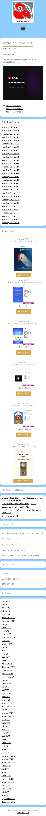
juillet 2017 (6, 723)
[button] (23, 28)
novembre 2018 (8, 670)
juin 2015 (5, 769)
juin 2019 (5, 647)
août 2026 (6, 601)
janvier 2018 (7, 703)
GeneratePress (23, 813)
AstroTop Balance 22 (10, 150)
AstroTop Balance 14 (10, 177)
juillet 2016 (6, 743)
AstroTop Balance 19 (10, 160)
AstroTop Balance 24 (10, 144)
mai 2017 (5, 730)
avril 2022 (6, 614)
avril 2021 (6, 631)
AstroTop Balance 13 (10, 180)
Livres (5, 574)
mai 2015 (5, 772)
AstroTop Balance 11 (10, 187)
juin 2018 (5, 687)
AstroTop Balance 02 (10, 216)
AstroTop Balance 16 (10, 170)
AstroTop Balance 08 (10, 196)
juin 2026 (6, 605)
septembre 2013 (9, 782)
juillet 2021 (6, 628)
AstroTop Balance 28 (10, 131)
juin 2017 (5, 726)
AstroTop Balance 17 (14, 112)
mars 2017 (6, 736)
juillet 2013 (6, 789)
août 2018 (6, 680)
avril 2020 (6, 641)
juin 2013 (5, 792)
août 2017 (6, 720)
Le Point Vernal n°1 (10, 516)
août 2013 (6, 785)
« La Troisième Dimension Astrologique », (19, 504)
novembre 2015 (8, 756)
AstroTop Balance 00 (10, 223)
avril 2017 (6, 733)
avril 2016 (5, 746)
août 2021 (6, 624)
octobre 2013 (7, 779)
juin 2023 (6, 611)
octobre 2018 (7, 674)
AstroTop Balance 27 (10, 134)
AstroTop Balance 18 (10, 164)
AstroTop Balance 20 (10, 157)
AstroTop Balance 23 (10, 147)
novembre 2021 (8, 621)
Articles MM (8, 539)
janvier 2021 (7, 634)
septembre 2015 (8, 763)
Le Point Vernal (11, 579)
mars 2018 (6, 697)
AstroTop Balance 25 (10, 141)
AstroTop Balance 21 (10, 154)
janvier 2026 (7, 608)
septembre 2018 (9, 677)
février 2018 (7, 700)
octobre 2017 (7, 713)
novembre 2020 (9, 637)
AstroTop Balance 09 (10, 193)
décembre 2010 (8, 802)
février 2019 (7, 660)
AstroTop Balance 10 (10, 190)
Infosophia (8, 584)
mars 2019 (6, 657)
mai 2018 (5, 690)
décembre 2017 (8, 707)
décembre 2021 (8, 618)
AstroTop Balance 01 (10, 219)
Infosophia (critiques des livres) (20, 555)
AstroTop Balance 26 (10, 137)
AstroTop (7, 545)
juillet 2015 (6, 766)
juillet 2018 (6, 684)
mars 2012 (6, 795)
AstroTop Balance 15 (14, 109)
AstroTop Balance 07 (10, 200)
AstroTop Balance (13, 106)
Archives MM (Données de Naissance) (22, 533)
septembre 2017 (9, 716)
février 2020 (7, 644)
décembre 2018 (8, 667)
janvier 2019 (7, 664)
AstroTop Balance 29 (10, 127)
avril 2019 (6, 654)
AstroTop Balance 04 (10, 210)
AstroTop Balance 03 (10, 213)
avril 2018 (6, 693)
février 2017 (7, 739)
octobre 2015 (7, 759)
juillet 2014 (6, 776)
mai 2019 (5, 651)
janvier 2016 (7, 753)
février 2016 (6, 749)
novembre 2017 (8, 710)
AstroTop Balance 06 (10, 203)
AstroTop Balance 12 (10, 183)
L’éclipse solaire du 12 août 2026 (15, 507)
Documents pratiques (14, 550)
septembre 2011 (8, 799)
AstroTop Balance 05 (10, 206)
